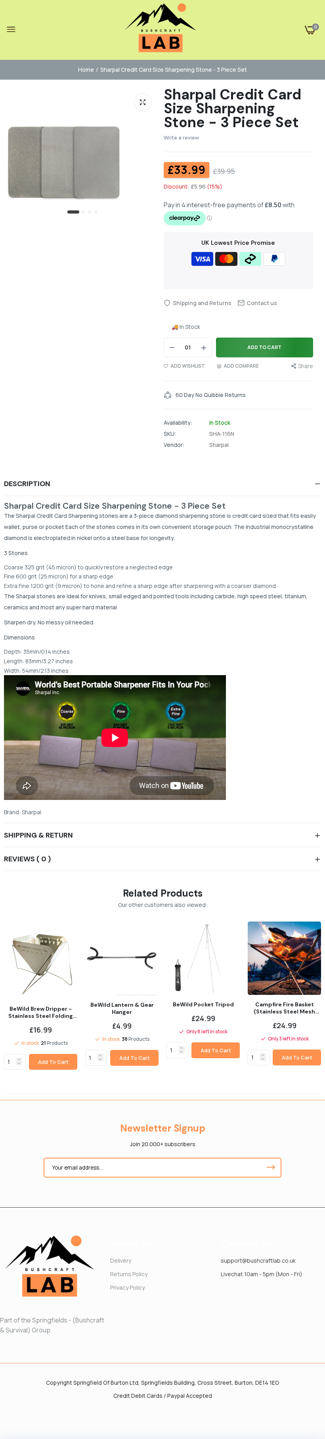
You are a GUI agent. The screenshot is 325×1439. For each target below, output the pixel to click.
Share (305, 366)
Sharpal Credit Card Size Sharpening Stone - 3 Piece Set (232, 108)
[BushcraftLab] (160, 30)
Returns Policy (128, 1274)
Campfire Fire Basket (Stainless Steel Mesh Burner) (284, 1008)
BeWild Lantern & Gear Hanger (122, 1008)
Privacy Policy (127, 1287)
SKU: (170, 433)
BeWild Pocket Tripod (203, 1004)
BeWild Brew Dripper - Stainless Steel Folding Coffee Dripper (40, 1012)
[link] (19, 1059)
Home (86, 69)
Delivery (120, 1260)
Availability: (178, 422)
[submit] (271, 1167)
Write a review (181, 137)
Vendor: (174, 444)
